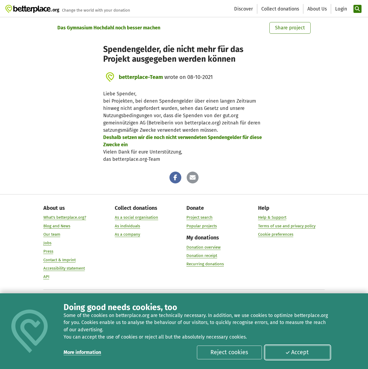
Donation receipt (201, 255)
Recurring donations (205, 264)
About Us (317, 9)
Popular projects (201, 226)
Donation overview (203, 247)
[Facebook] (175, 177)
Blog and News (56, 226)
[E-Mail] (193, 177)
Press (48, 251)
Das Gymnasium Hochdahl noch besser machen (108, 28)
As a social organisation (136, 217)
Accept (300, 352)
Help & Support (272, 217)
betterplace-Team (141, 77)
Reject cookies (229, 352)
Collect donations (280, 9)
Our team (51, 234)
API (46, 276)
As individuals (127, 226)
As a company (127, 234)
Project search (199, 217)
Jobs (47, 243)
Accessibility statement (64, 268)
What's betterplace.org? (64, 217)
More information (82, 352)
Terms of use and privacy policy (286, 226)
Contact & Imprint (59, 259)
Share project (290, 28)
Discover (243, 9)
